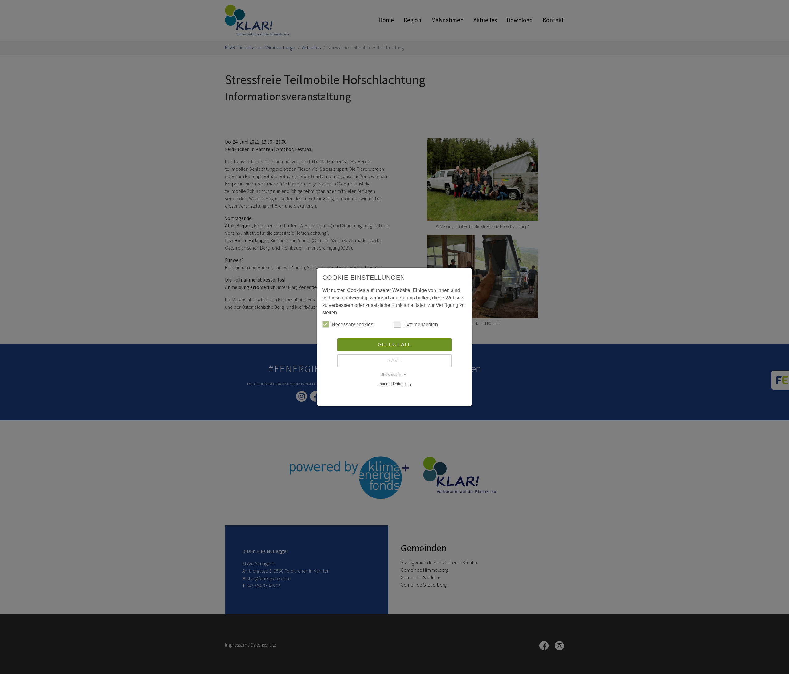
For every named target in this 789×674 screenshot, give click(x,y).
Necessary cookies (352, 324)
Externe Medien (420, 324)
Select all (394, 344)
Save (394, 360)
